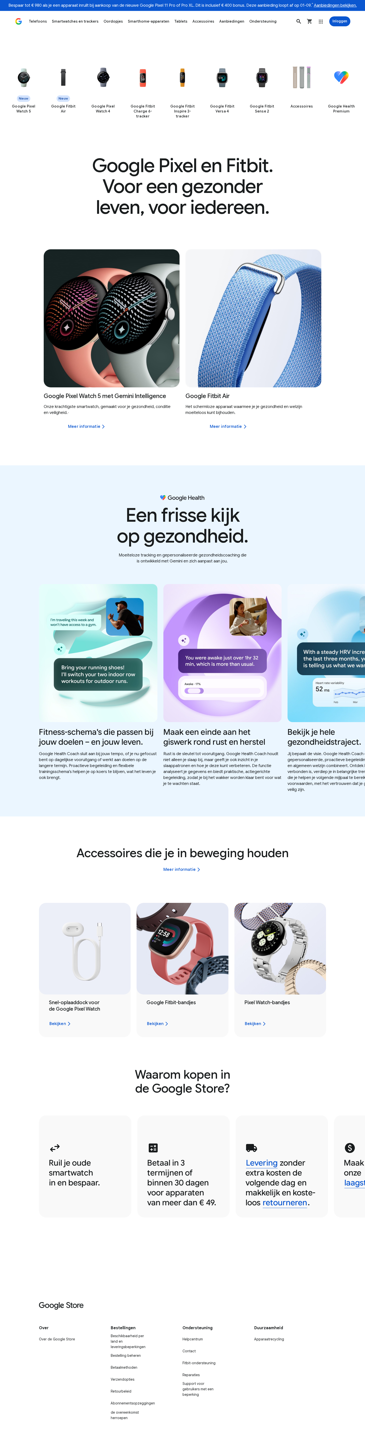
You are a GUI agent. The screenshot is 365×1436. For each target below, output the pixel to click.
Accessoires (203, 21)
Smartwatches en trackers (75, 21)
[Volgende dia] (351, 318)
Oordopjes (113, 21)
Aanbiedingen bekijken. (335, 5)
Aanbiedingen (231, 21)
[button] (299, 21)
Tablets (180, 21)
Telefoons (38, 21)
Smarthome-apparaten (148, 21)
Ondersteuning (263, 21)
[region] (182, 92)
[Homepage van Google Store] (19, 21)
